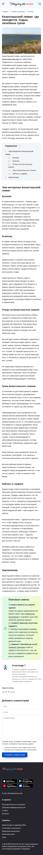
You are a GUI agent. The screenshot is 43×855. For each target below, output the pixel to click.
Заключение (13, 177)
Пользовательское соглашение (13, 804)
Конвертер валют (8, 834)
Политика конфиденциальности (14, 807)
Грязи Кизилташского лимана (24, 170)
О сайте (5, 810)
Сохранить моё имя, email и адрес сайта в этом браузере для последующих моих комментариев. (20, 749)
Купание (16, 158)
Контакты (5, 813)
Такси (4, 837)
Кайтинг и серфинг (20, 174)
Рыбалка (16, 161)
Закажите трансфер (16, 647)
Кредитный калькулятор (11, 831)
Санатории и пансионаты (11, 828)
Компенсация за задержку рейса (14, 825)
